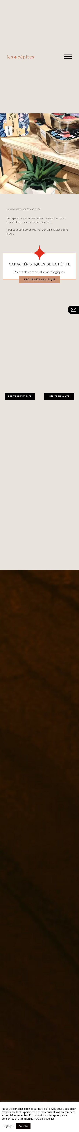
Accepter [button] (23, 1125)
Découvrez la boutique (39, 279)
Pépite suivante (59, 396)
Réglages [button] (8, 1126)
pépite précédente (19, 396)
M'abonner (67, 852)
